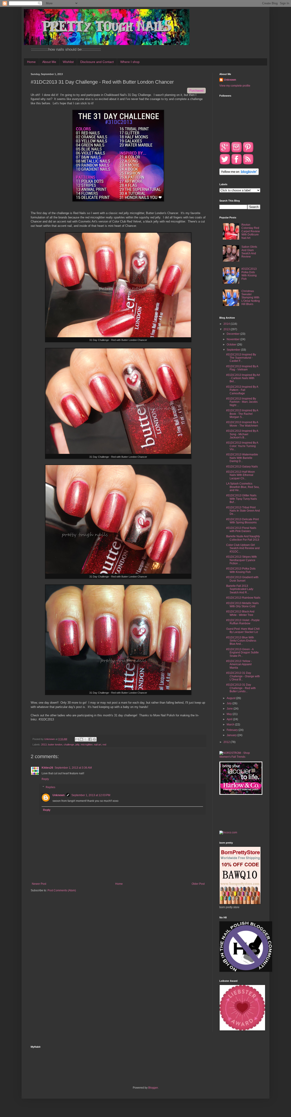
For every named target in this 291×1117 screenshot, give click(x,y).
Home (31, 62)
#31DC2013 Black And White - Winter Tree (240, 613)
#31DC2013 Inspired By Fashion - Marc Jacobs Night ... (242, 402)
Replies (50, 787)
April (230, 719)
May (230, 714)
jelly (77, 744)
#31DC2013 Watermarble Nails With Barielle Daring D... (242, 458)
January (232, 735)
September (234, 349)
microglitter (87, 744)
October (232, 344)
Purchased (196, 90)
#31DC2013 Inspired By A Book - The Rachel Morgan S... (242, 414)
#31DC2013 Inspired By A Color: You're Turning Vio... (242, 446)
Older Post (198, 883)
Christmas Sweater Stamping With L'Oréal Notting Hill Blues (250, 298)
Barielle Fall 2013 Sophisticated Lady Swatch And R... (239, 589)
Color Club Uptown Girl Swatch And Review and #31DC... (243, 548)
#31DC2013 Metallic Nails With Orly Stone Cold (242, 605)
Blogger (153, 1087)
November (233, 339)
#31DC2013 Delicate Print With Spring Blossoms (242, 521)
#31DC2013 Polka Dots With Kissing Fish (249, 273)
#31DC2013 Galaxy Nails (242, 466)
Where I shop (130, 62)
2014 (227, 323)
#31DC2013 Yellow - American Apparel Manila (239, 664)
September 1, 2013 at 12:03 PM (90, 795)
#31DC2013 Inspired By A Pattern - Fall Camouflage (242, 390)
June (230, 708)
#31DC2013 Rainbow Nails (243, 597)
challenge (69, 744)
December (233, 333)
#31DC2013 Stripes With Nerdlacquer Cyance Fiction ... (241, 560)
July (229, 703)
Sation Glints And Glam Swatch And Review (249, 251)
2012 (227, 742)
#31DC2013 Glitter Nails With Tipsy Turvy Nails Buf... (241, 499)
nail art (97, 744)
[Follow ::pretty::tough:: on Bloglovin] (239, 174)
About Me (49, 62)
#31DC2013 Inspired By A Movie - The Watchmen (242, 424)
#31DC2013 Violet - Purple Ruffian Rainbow (243, 622)
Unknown (59, 795)
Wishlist (68, 62)
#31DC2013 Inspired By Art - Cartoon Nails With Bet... (243, 378)
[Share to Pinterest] (94, 739)
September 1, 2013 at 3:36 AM (73, 767)
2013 (44, 744)
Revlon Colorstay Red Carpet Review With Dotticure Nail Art (250, 231)
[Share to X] (85, 739)
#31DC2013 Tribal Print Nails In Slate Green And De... (243, 511)
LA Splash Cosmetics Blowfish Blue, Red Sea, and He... (242, 487)
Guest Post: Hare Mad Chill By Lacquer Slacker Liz (243, 630)
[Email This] (77, 739)
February (232, 730)
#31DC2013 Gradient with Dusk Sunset (242, 579)
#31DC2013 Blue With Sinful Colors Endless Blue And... (241, 641)
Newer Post (39, 883)
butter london (55, 744)
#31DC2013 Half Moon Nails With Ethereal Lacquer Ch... (240, 475)
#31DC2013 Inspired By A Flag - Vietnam (242, 368)
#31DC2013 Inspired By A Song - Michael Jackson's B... (242, 434)
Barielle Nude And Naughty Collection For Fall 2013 (243, 538)
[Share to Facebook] (90, 739)
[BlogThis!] (81, 739)
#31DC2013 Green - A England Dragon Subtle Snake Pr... (242, 652)
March (231, 724)
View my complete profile (234, 85)
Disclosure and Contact (97, 62)
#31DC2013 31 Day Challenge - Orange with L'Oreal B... (243, 676)
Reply (45, 779)
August (231, 698)
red (104, 744)
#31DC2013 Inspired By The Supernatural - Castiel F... (241, 358)
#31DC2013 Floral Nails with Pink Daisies (241, 529)
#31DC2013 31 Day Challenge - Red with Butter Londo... (241, 688)
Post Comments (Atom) (62, 890)
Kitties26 (47, 767)
